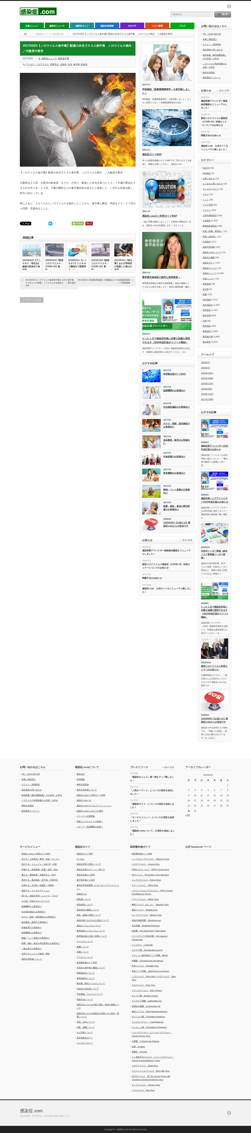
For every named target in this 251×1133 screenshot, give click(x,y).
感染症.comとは (84, 800)
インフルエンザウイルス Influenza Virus (150, 859)
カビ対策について (85, 1032)
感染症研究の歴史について (89, 864)
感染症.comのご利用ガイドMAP (159, 216)
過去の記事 (187, 540)
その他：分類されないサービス (35, 901)
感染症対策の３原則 (86, 875)
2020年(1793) (207, 383)
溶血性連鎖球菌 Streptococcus (146, 920)
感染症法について (85, 999)
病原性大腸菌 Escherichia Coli (146, 1006)
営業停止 (54, 64)
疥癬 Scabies (138, 1046)
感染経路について (85, 904)
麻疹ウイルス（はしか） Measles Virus (150, 904)
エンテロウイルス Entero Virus (146, 880)
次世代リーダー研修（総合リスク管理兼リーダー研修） (214, 554)
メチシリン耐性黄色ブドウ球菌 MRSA (150, 955)
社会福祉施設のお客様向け (176, 407)
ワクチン (207, 210)
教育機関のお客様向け (174, 473)
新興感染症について (86, 978)
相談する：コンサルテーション (35, 890)
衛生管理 (207, 315)
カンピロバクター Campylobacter (148, 1022)
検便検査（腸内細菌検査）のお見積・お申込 (41, 795)
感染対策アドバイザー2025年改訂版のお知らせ (214, 448)
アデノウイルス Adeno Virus (145, 899)
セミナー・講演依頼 (212, 44)
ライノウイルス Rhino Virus (145, 885)
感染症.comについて (212, 252)
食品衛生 (207, 342)
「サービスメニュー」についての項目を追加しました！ (152, 819)
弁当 (70, 64)
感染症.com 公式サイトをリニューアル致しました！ (166, 590)
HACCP (132, 26)
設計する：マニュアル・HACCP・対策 (39, 864)
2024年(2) (205, 368)
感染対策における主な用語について (93, 920)
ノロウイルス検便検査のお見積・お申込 (39, 800)
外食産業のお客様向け (174, 456)
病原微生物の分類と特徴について (92, 936)
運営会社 (81, 774)
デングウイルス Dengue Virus (146, 1085)
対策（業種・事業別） (213, 231)
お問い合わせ (209, 178)
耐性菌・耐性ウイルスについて (91, 983)
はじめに (81, 859)
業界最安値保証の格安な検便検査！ (161, 277)
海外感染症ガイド (85, 1038)
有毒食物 (207, 284)
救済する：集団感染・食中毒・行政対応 (39, 880)
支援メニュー (32, 26)
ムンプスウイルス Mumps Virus (147, 915)
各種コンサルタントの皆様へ (90, 821)
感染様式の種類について (88, 910)
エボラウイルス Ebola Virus (145, 1066)
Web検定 (207, 173)
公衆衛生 (207, 220)
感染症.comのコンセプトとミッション (94, 806)
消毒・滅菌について (86, 1027)
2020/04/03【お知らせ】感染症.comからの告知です (176, 524)
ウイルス (30, 64)
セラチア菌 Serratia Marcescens (147, 950)
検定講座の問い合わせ (213, 50)
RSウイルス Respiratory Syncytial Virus (150, 875)
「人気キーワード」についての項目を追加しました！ (152, 792)
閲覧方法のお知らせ (152, 578)
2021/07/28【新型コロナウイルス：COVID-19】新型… (100, 265)
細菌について (83, 947)
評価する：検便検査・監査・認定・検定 (39, 869)
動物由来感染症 (210, 226)
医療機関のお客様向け (174, 390)
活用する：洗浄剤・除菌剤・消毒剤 (37, 885)
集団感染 (207, 331)
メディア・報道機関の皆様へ (90, 827)
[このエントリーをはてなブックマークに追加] (50, 224)
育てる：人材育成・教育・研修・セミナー (40, 859)
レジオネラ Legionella (142, 945)
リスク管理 (157, 26)
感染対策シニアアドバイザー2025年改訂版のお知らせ (214, 500)
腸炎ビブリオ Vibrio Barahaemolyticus (149, 1011)
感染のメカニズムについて (89, 926)
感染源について (84, 899)
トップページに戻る (32, 300)
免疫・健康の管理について (89, 915)
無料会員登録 (209, 72)
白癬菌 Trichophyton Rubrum (145, 1041)
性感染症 (207, 242)
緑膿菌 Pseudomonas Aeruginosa (147, 961)
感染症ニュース (57, 26)
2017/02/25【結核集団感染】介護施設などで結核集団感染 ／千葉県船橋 (105, 281)
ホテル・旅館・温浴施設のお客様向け (176, 425)
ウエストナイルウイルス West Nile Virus (151, 1071)
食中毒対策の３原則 (86, 880)
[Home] (25, 34)
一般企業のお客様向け (31, 948)
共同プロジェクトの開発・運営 (35, 954)
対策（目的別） (210, 236)
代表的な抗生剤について (88, 989)
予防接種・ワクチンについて (90, 994)
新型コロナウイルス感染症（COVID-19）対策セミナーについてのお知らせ (166, 566)
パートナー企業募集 (86, 816)
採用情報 (81, 779)
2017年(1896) (207, 399)
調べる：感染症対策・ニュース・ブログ (39, 896)
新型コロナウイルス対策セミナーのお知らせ (214, 668)
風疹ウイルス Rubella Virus (145, 910)
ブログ (182, 26)
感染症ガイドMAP (152, 154)
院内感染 (207, 326)
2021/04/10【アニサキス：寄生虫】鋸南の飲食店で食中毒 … (31, 265)
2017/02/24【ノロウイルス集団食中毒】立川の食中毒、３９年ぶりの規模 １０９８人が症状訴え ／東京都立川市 (50, 283)
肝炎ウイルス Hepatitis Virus (145, 966)
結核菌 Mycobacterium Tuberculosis (149, 931)
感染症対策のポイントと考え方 (91, 869)
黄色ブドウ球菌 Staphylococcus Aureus (150, 971)
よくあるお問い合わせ (213, 184)
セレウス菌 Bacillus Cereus (145, 996)
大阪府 (63, 64)
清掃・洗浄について (86, 1022)
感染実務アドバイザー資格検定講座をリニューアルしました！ (166, 552)
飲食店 (84, 64)
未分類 (206, 289)
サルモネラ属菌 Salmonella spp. (147, 1001)
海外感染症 (208, 305)
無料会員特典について (87, 790)
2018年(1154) (207, 394)
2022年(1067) (207, 373)
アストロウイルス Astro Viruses (147, 990)
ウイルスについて (85, 941)
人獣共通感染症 (210, 215)
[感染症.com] (38, 13)
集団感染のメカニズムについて (91, 931)
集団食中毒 (63, 58)
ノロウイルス (42, 64)
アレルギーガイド (211, 189)
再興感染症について (86, 973)
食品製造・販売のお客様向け (176, 442)
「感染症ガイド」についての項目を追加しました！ (152, 806)
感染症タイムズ (210, 268)
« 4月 (187, 815)
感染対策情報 (107, 26)
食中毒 (76, 64)
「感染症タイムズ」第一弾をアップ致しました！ (152, 779)
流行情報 (207, 300)
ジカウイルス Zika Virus (143, 1090)
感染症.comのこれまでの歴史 (90, 811)
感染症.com (31, 1110)
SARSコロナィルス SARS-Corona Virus (150, 869)
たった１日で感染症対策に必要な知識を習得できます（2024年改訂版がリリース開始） (214, 612)
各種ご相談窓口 (210, 39)
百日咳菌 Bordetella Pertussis (146, 926)
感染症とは (82, 894)
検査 (205, 294)
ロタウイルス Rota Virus (143, 985)
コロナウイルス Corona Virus (146, 864)
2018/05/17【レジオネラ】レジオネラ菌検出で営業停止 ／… (77, 265)
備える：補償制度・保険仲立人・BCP (38, 875)
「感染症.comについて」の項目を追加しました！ (152, 832)
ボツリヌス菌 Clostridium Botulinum (148, 1017)
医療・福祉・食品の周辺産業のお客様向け (176, 508)
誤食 (205, 321)
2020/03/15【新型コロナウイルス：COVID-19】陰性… (54, 265)
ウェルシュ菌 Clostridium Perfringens (149, 1027)
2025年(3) (205, 362)
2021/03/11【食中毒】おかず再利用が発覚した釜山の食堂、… (123, 265)
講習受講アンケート (212, 78)
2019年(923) (206, 389)
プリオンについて (85, 957)
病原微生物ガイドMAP (174, 374)
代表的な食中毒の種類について (91, 968)
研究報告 (207, 310)
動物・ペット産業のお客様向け (176, 491)
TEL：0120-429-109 (212, 34)
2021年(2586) (207, 378)
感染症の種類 (209, 257)
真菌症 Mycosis (139, 1052)
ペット (206, 200)
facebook (229, 6)
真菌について (83, 952)
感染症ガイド (82, 26)
